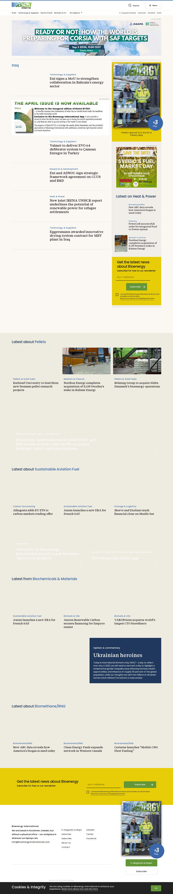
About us (66, 843)
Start (14, 13)
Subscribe (142, 13)
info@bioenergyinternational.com (31, 842)
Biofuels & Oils (60, 13)
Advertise (151, 13)
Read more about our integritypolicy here (137, 298)
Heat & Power (46, 13)
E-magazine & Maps (127, 13)
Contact (66, 847)
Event (159, 13)
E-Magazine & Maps (141, 863)
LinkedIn (90, 830)
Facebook (91, 838)
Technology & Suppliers (28, 13)
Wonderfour (68, 880)
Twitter (90, 834)
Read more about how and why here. (80, 889)
